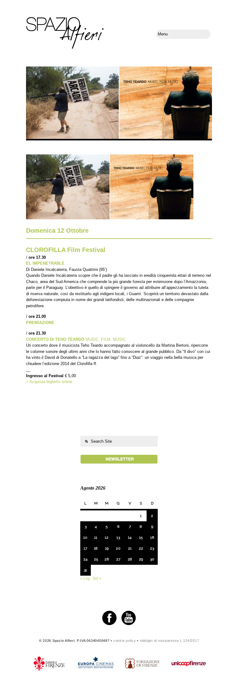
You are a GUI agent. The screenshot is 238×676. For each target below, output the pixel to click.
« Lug (85, 578)
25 (96, 559)
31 (85, 570)
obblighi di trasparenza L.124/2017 (169, 640)
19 (106, 548)
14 (129, 537)
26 (106, 559)
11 (95, 537)
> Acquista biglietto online (49, 381)
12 (106, 537)
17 (85, 548)
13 (118, 537)
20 (118, 548)
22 (141, 548)
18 (96, 548)
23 (152, 548)
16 (152, 537)
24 (85, 559)
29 (141, 559)
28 (130, 559)
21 (130, 548)
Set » (97, 578)
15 (141, 537)
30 (152, 559)
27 (118, 559)
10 (85, 537)
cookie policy (124, 640)
